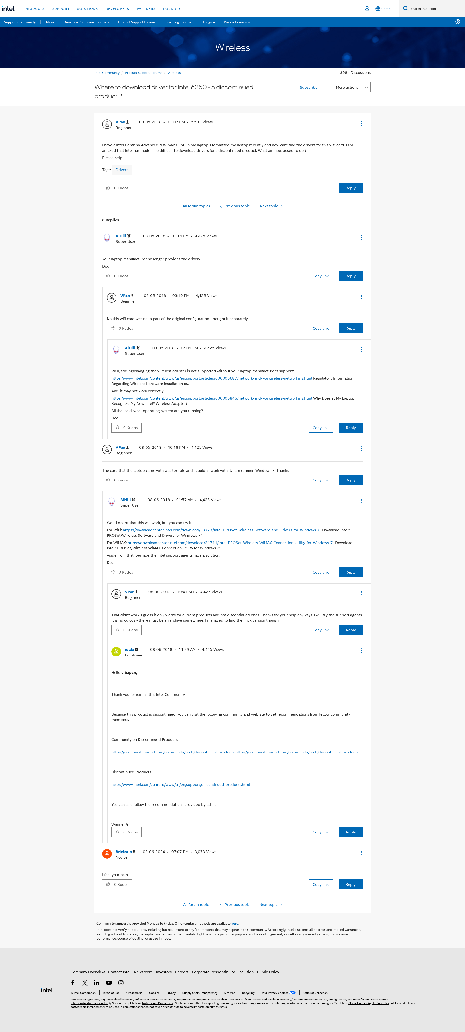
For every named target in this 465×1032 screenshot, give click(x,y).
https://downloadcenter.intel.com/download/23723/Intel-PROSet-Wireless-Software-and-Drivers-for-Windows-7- (222, 530)
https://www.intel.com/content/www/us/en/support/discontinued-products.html (180, 784)
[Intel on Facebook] (73, 983)
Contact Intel (119, 972)
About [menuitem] (50, 21)
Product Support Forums (143, 72)
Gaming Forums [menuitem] (179, 21)
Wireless (174, 72)
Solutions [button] (87, 8)
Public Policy (268, 972)
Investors (164, 972)
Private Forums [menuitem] (235, 21)
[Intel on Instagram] (121, 983)
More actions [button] (347, 87)
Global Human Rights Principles (368, 1002)
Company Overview (88, 972)
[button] (361, 123)
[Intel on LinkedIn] (97, 983)
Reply (351, 188)
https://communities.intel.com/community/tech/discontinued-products (172, 752)
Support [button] (61, 8)
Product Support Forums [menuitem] (136, 21)
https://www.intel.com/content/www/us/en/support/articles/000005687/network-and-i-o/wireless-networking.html (211, 378)
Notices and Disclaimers (157, 1002)
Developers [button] (117, 8)
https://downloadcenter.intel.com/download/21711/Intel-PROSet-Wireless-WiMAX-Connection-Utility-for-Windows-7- (231, 542)
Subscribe (309, 87)
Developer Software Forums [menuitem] (85, 21)
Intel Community (107, 72)
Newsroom (143, 972)
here (234, 923)
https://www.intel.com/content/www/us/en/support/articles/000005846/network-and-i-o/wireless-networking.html (211, 398)
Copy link (321, 276)
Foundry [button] (172, 8)
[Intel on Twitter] (85, 983)
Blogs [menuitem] (207, 21)
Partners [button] (146, 8)
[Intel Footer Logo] (47, 989)
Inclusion (246, 972)
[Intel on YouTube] (109, 983)
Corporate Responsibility (213, 972)
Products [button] (35, 8)
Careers (181, 972)
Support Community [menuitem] (20, 21)
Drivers (122, 169)
